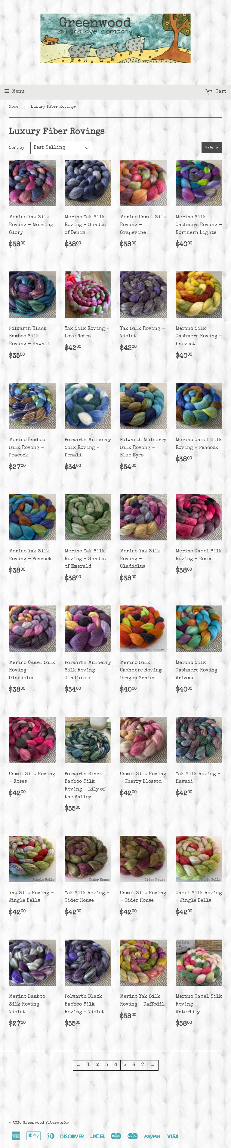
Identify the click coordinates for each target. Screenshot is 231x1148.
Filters (211, 147)
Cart (220, 91)
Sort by (16, 148)
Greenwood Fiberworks (46, 1123)
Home (13, 107)
